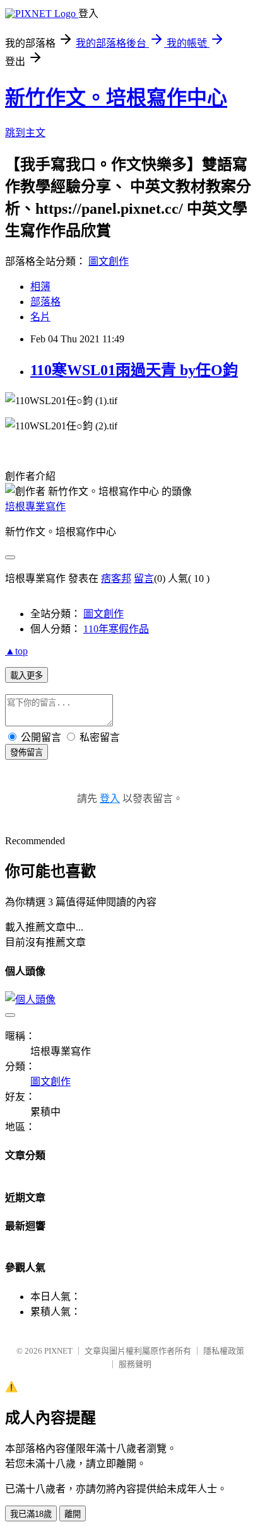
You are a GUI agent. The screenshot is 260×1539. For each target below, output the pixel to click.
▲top (16, 651)
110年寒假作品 (116, 629)
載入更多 (26, 675)
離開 (72, 1514)
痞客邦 (116, 578)
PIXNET (58, 1351)
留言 (144, 578)
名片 (40, 316)
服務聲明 (135, 1364)
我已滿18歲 (31, 1514)
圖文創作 (108, 261)
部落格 (45, 301)
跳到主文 (25, 132)
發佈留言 (26, 752)
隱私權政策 (223, 1351)
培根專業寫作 (35, 506)
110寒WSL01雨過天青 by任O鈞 (134, 370)
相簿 (40, 286)
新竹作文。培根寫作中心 (116, 97)
